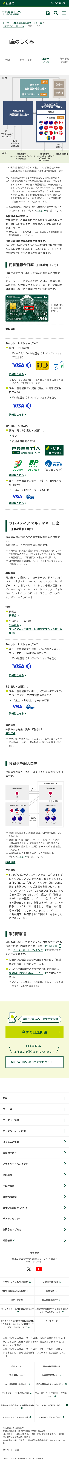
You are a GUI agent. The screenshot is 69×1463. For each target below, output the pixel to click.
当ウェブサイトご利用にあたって (49, 1405)
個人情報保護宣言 (50, 1299)
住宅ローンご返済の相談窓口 (15, 1282)
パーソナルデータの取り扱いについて (17, 1308)
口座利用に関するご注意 (50, 1417)
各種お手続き (10, 1153)
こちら (39, 210)
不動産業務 (8, 1185)
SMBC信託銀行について (15, 1207)
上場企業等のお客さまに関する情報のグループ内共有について (51, 1310)
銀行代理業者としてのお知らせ (50, 1384)
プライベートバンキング (15, 1163)
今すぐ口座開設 (34, 1032)
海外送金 (10, 733)
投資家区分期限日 (50, 1282)
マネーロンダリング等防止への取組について (51, 1395)
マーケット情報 (11, 1120)
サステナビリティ (12, 1218)
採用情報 (7, 1240)
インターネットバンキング (28, 950)
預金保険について (17, 1375)
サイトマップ (52, 1320)
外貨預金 (14, 625)
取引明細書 (51, 946)
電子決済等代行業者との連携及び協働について (17, 1407)
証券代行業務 (10, 1196)
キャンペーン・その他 (14, 1131)
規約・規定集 (17, 1299)
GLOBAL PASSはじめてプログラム (32, 1062)
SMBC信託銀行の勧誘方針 (15, 1384)
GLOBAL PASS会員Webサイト (26, 973)
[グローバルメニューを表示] (64, 13)
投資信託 (10, 862)
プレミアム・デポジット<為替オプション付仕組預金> (35, 631)
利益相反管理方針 (50, 1375)
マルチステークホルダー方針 (15, 1417)
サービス (7, 1109)
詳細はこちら (16, 374)
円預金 (12, 615)
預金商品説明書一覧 (52, 1366)
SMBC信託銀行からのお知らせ (15, 1291)
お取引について (17, 1366)
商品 (5, 1098)
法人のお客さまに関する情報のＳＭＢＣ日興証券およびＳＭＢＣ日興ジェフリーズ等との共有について (17, 1324)
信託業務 (7, 1174)
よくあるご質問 (11, 1142)
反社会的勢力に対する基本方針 (15, 1393)
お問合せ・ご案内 (12, 1229)
